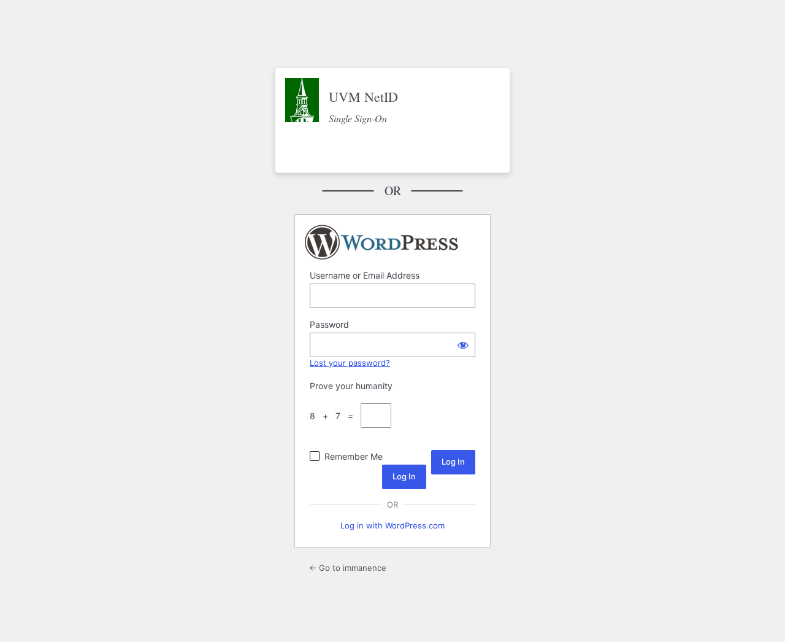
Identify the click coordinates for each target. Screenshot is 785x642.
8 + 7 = (334, 416)
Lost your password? (350, 363)
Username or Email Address (364, 275)
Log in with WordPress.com (392, 525)
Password (329, 324)
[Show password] (463, 345)
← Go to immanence (347, 568)
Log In (404, 476)
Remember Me (353, 456)
